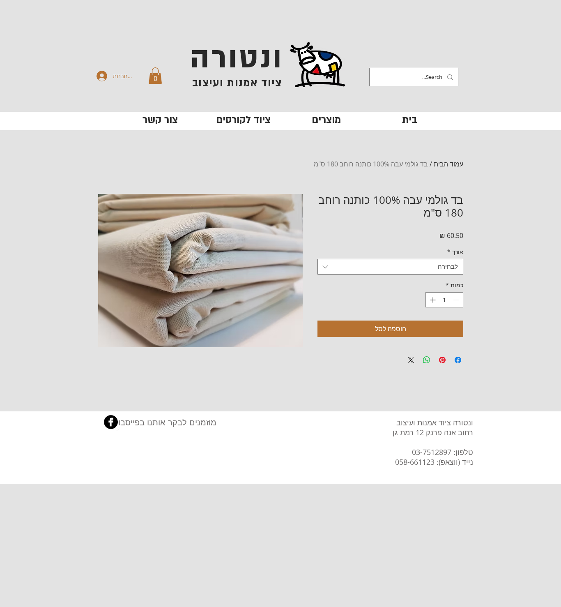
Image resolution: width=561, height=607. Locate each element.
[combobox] (390, 267)
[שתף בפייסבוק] (458, 360)
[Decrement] (457, 300)
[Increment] (432, 300)
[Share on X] (411, 360)
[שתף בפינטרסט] (442, 360)
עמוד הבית (448, 163)
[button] (155, 75)
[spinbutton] (444, 300)
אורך (455, 252)
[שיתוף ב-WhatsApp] (427, 360)
